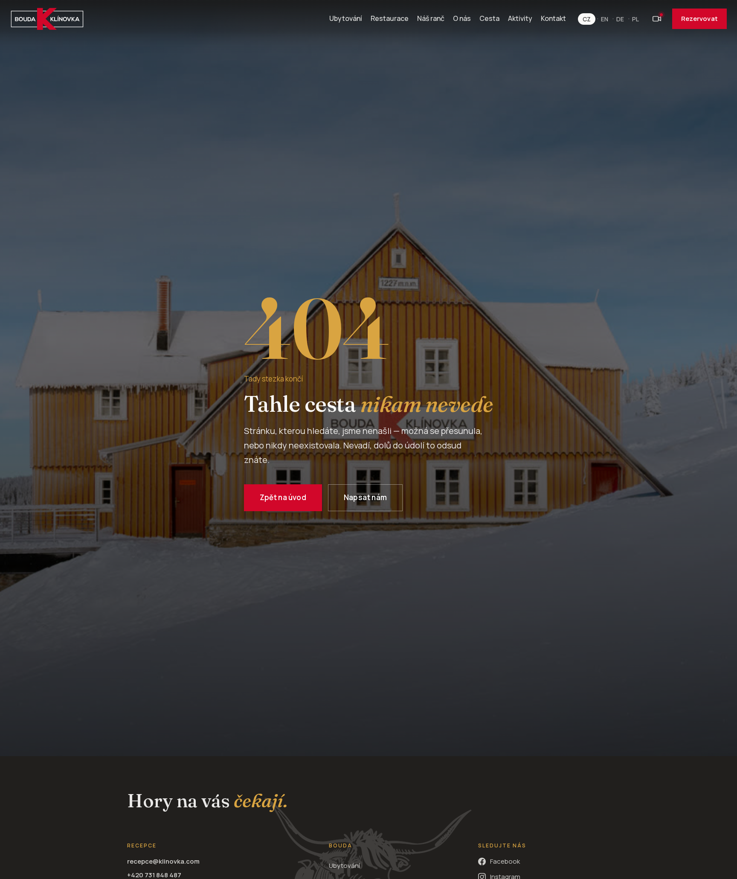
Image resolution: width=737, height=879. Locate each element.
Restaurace (390, 18)
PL (635, 19)
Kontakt (553, 18)
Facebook (505, 861)
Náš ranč (430, 18)
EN (604, 19)
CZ (587, 19)
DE (620, 19)
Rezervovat (699, 18)
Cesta (489, 18)
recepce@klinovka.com (163, 861)
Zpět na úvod (283, 497)
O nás (462, 18)
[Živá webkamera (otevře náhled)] (656, 18)
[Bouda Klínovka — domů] (47, 19)
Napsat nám (365, 497)
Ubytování (345, 18)
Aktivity (520, 18)
